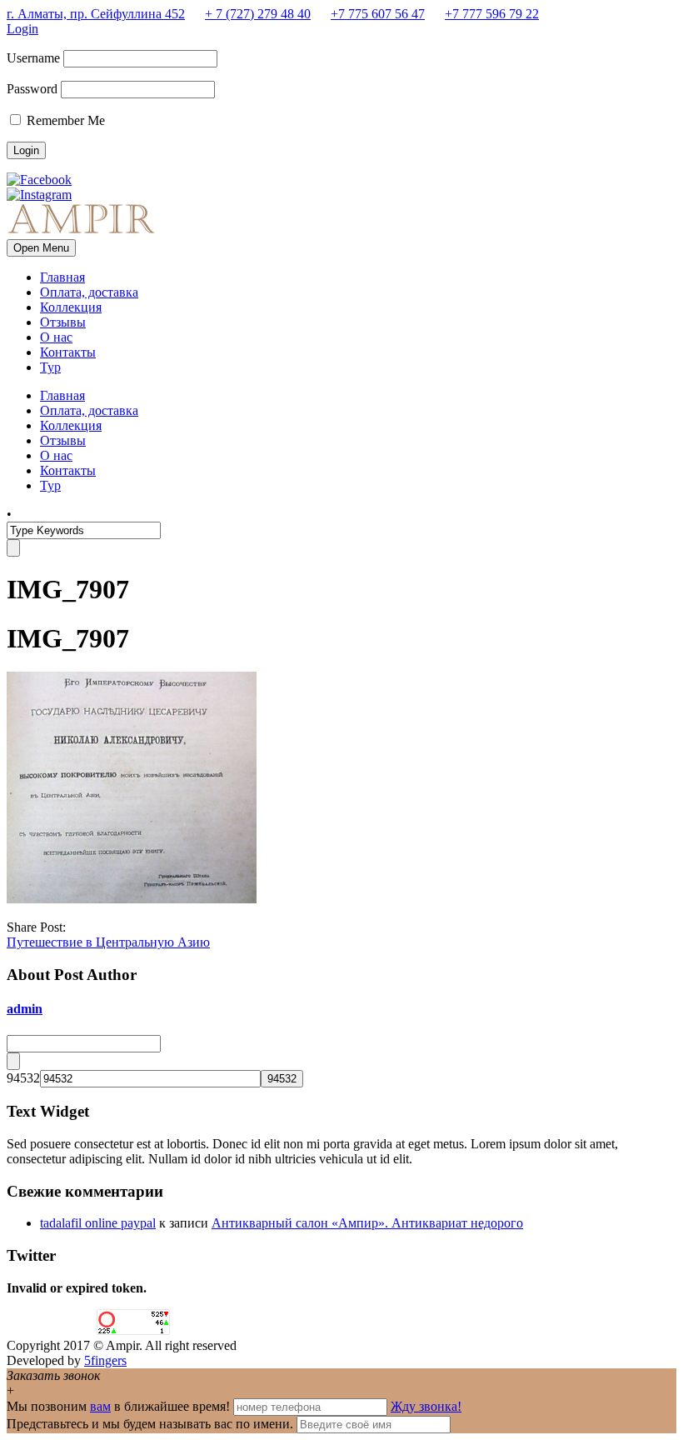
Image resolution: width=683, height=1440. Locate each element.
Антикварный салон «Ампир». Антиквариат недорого (367, 1223)
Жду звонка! (426, 1406)
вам (100, 1406)
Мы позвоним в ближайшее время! (120, 1406)
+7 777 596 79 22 (492, 14)
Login (22, 29)
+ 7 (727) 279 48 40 (258, 14)
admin (24, 1009)
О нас (56, 337)
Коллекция (71, 307)
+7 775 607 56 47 (378, 14)
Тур (50, 367)
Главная (62, 277)
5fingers (105, 1360)
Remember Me (64, 120)
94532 (23, 1078)
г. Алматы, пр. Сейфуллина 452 (96, 14)
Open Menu (41, 248)
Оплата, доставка (89, 292)
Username (33, 58)
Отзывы (63, 322)
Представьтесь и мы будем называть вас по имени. (150, 1424)
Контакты (68, 352)
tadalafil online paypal (98, 1223)
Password (32, 89)
